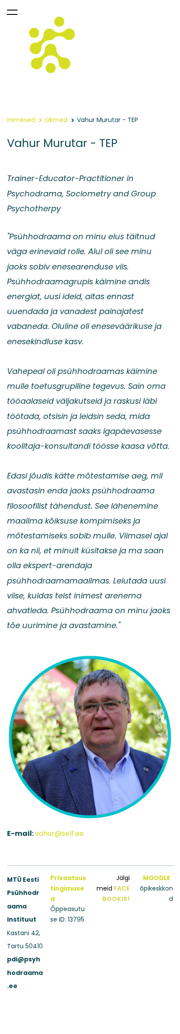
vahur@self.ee (59, 833)
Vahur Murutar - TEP (107, 119)
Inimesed (21, 119)
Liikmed (56, 119)
